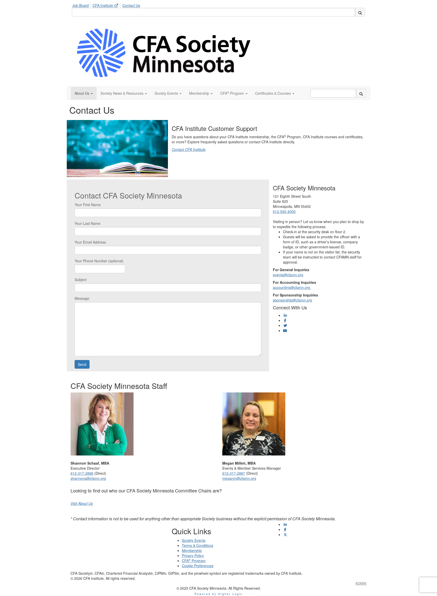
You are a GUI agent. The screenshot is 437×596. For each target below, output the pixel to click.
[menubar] (107, 4)
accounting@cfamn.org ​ (292, 287)
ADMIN (360, 583)
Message (82, 298)
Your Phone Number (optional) (99, 260)
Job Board (80, 5)
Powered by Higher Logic (218, 594)
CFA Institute (103, 5)
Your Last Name (87, 223)
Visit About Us (82, 503)
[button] (84, 93)
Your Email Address (90, 242)
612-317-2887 (233, 473)
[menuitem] (82, 4)
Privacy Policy (193, 555)
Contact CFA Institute (189, 149)
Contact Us (131, 5)
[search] (360, 12)
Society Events (193, 540)
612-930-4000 (284, 211)
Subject (80, 279)
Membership (192, 550)
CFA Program (194, 560)
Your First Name (88, 204)
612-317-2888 (82, 473)
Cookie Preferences (197, 565)
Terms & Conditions (197, 545)
